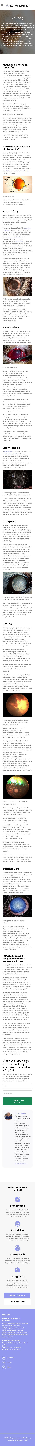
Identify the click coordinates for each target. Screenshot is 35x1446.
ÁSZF (26, 1440)
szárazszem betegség (13, 237)
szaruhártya (6, 171)
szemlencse (24, 171)
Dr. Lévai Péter (20, 1113)
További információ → (21, 1163)
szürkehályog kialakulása (11, 454)
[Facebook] (4, 1358)
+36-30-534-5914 (22, 1287)
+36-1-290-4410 (17, 1302)
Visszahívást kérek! (17, 1101)
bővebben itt (18, 1241)
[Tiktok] (4, 1367)
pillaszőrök (19, 241)
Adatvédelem (19, 1440)
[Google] (4, 1362)
